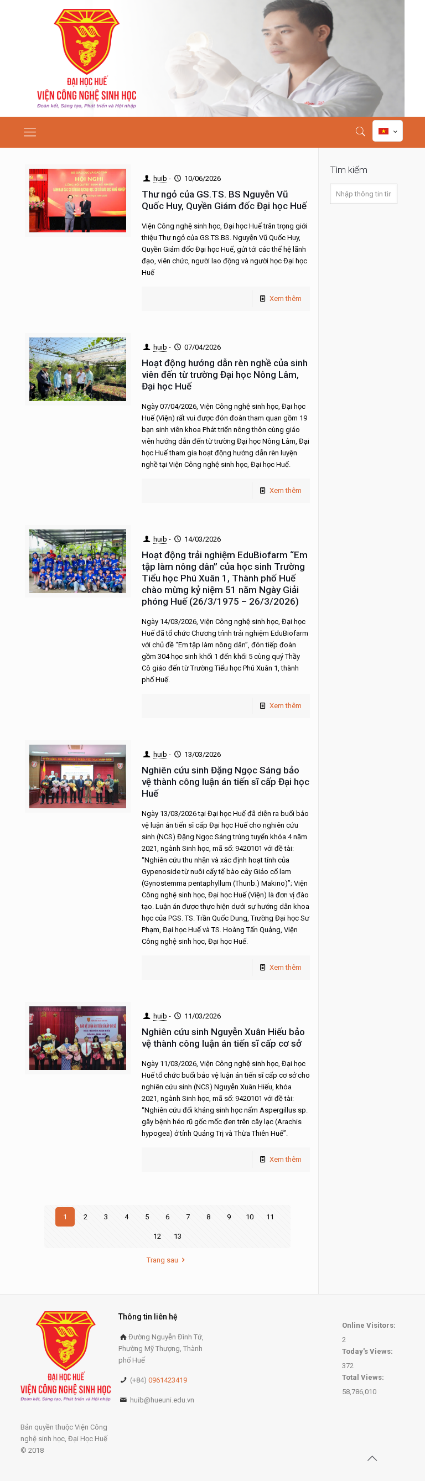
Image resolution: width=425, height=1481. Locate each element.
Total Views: (364, 1377)
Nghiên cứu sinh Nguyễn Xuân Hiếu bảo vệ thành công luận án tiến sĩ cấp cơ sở (223, 1037)
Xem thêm (285, 298)
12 (157, 1236)
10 (249, 1217)
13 (178, 1236)
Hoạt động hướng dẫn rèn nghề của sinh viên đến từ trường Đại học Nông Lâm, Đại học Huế (225, 374)
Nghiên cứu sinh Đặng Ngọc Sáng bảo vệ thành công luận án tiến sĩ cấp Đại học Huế (225, 782)
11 (270, 1217)
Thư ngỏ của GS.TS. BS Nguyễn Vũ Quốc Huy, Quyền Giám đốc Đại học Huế (225, 200)
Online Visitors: (369, 1325)
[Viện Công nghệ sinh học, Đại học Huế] (86, 58)
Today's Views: (368, 1351)
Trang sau (162, 1260)
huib (160, 178)
